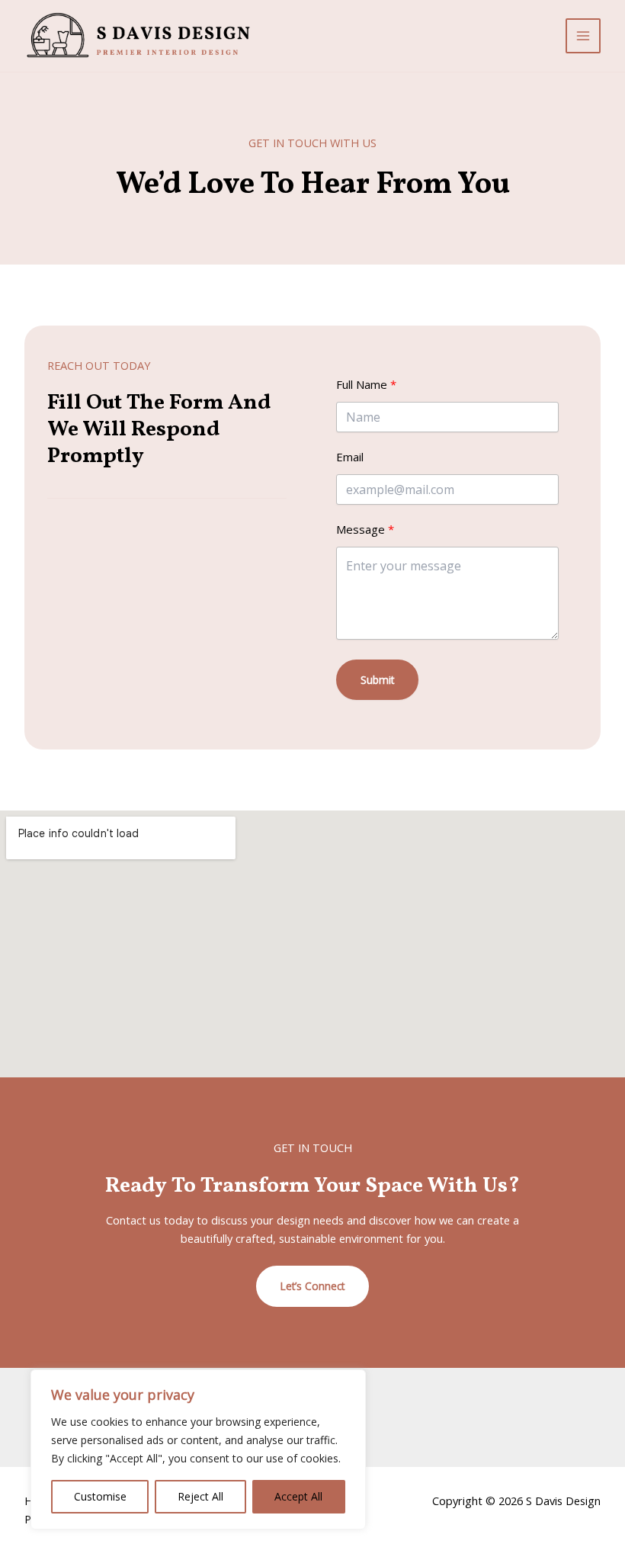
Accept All (298, 1496)
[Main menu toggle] (583, 35)
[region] (198, 1449)
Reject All (200, 1496)
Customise (100, 1496)
